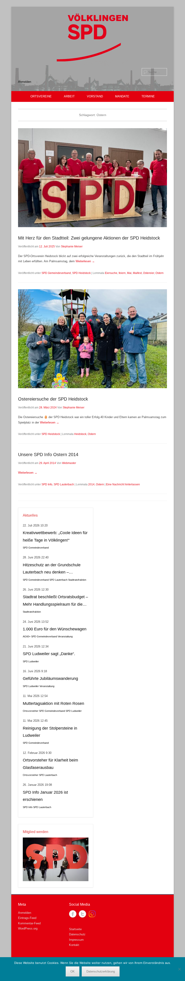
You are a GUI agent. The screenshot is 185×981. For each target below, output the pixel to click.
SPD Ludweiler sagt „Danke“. (49, 654)
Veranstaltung (65, 636)
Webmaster (69, 463)
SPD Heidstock (81, 273)
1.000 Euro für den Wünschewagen (54, 629)
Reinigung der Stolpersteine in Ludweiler (50, 732)
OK (72, 971)
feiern (122, 273)
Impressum (76, 939)
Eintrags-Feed (27, 918)
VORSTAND (95, 96)
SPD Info (47, 484)
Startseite (75, 929)
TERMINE (148, 96)
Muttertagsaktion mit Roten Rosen (53, 703)
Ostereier (148, 273)
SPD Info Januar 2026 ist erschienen (45, 796)
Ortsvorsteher (30, 711)
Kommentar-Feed (29, 923)
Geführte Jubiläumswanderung (50, 678)
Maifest (137, 273)
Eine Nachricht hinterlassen (123, 484)
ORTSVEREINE (41, 96)
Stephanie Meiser (72, 246)
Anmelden (24, 81)
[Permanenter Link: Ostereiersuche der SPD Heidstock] (92, 338)
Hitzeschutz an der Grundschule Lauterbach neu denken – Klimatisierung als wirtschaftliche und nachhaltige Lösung (52, 569)
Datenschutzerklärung (100, 971)
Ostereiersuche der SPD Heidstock (53, 398)
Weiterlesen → (85, 261)
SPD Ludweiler (31, 661)
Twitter (82, 914)
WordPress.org (27, 928)
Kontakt (74, 945)
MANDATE (122, 96)
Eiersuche (111, 273)
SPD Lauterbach (64, 484)
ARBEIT (69, 96)
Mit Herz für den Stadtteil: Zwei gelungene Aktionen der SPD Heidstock (89, 237)
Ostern (159, 273)
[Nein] (179, 969)
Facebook (72, 914)
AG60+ (26, 636)
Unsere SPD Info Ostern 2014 (48, 454)
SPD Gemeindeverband (56, 273)
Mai (129, 273)
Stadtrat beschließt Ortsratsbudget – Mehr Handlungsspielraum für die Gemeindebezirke (55, 601)
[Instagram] (92, 914)
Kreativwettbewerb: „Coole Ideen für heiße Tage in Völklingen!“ (55, 536)
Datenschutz (77, 934)
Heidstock (80, 434)
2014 (91, 484)
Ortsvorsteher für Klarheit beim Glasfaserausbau (50, 764)
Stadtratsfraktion (77, 579)
